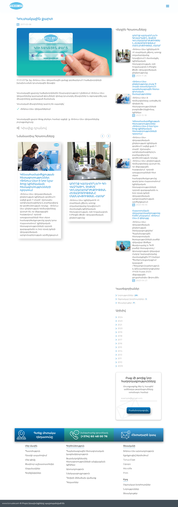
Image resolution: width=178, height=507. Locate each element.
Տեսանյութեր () (126, 303)
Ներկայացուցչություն (78, 473)
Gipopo (127, 464)
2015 (120, 347)
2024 (120, 317)
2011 (120, 358)
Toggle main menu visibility (168, 6)
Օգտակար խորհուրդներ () (132, 299)
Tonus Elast (129, 460)
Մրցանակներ (32, 468)
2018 (120, 336)
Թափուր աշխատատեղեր (39, 464)
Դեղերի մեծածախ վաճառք (81, 478)
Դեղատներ (72, 482)
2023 (120, 321)
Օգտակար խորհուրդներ (137, 484)
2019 (120, 332)
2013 (120, 355)
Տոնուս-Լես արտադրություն (138, 451)
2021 (120, 324)
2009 (120, 366)
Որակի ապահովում (36, 455)
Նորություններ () (128, 295)
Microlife (127, 468)
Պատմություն (32, 451)
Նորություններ (131, 489)
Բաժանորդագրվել (138, 410)
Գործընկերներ (33, 473)
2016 (120, 343)
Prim (125, 473)
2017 (120, 339)
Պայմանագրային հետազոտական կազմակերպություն (85, 452)
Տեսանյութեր (130, 493)
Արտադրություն (75, 469)
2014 (120, 351)
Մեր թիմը (30, 460)
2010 (120, 362)
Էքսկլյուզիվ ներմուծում (135, 455)
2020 (120, 328)
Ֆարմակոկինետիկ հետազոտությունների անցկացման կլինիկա (85, 461)
